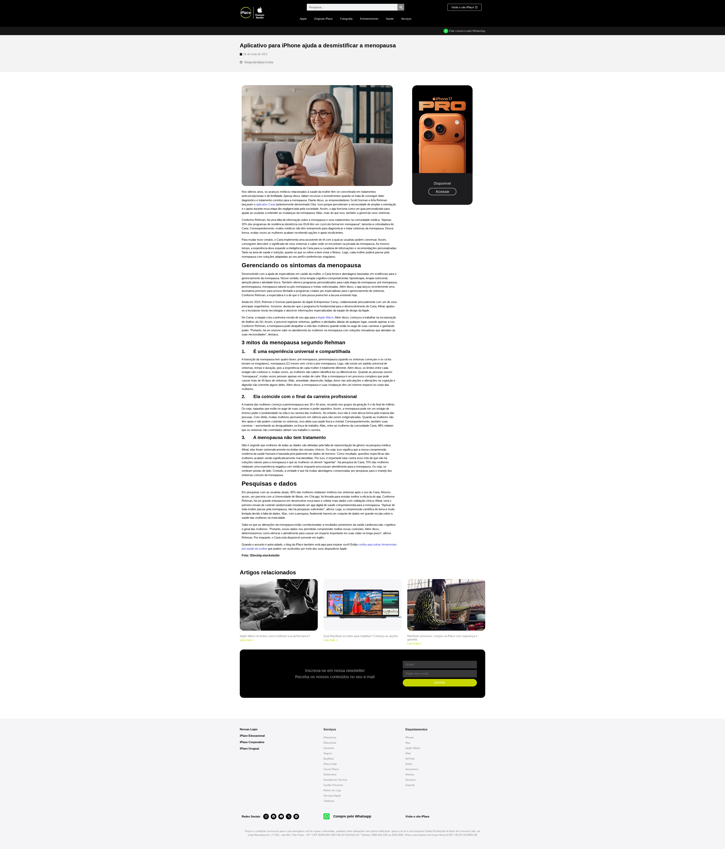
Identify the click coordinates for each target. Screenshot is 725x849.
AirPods (410, 758)
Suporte (410, 785)
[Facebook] (273, 816)
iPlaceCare (329, 737)
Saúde (390, 18)
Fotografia (346, 18)
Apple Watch (325, 317)
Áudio (408, 763)
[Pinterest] (296, 816)
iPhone (409, 737)
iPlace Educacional (252, 735)
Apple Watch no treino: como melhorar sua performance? (275, 636)
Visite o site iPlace (417, 816)
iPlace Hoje (330, 763)
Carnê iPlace (331, 769)
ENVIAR (439, 682)
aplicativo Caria (265, 204)
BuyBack (328, 758)
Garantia (328, 748)
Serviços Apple (332, 795)
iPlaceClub (329, 742)
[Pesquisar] (400, 7)
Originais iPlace (323, 18)
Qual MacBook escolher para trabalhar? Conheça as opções (360, 636)
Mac (407, 742)
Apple (303, 18)
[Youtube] (281, 816)
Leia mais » (247, 640)
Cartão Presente (333, 785)
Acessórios (411, 769)
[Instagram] (266, 816)
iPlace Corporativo (252, 742)
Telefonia (328, 800)
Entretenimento (369, 18)
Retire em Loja (332, 790)
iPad (408, 753)
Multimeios (329, 774)
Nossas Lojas (249, 729)
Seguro (327, 753)
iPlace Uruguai (249, 748)
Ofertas (409, 774)
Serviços (406, 18)
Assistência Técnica (335, 779)
